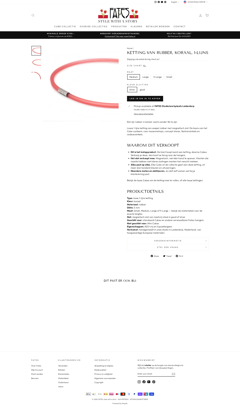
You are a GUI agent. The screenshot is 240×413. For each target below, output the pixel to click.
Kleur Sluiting (137, 85)
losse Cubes (143, 180)
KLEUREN (136, 26)
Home (129, 48)
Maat (130, 72)
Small (169, 76)
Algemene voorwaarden (105, 378)
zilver (132, 89)
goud (142, 89)
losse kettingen (195, 180)
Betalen (61, 370)
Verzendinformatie (168, 241)
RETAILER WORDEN (158, 26)
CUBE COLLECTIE (65, 26)
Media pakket (100, 370)
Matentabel (63, 378)
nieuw (60, 386)
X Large (157, 76)
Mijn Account (37, 370)
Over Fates (36, 366)
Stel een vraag (167, 247)
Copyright (98, 382)
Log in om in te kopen (145, 98)
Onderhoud (63, 382)
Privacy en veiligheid (103, 374)
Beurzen (34, 378)
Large (145, 76)
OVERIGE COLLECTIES (94, 26)
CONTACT (180, 26)
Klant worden (37, 374)
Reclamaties (63, 374)
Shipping (131, 59)
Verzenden (63, 366)
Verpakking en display (103, 366)
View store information (143, 114)
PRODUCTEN (119, 26)
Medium (133, 76)
